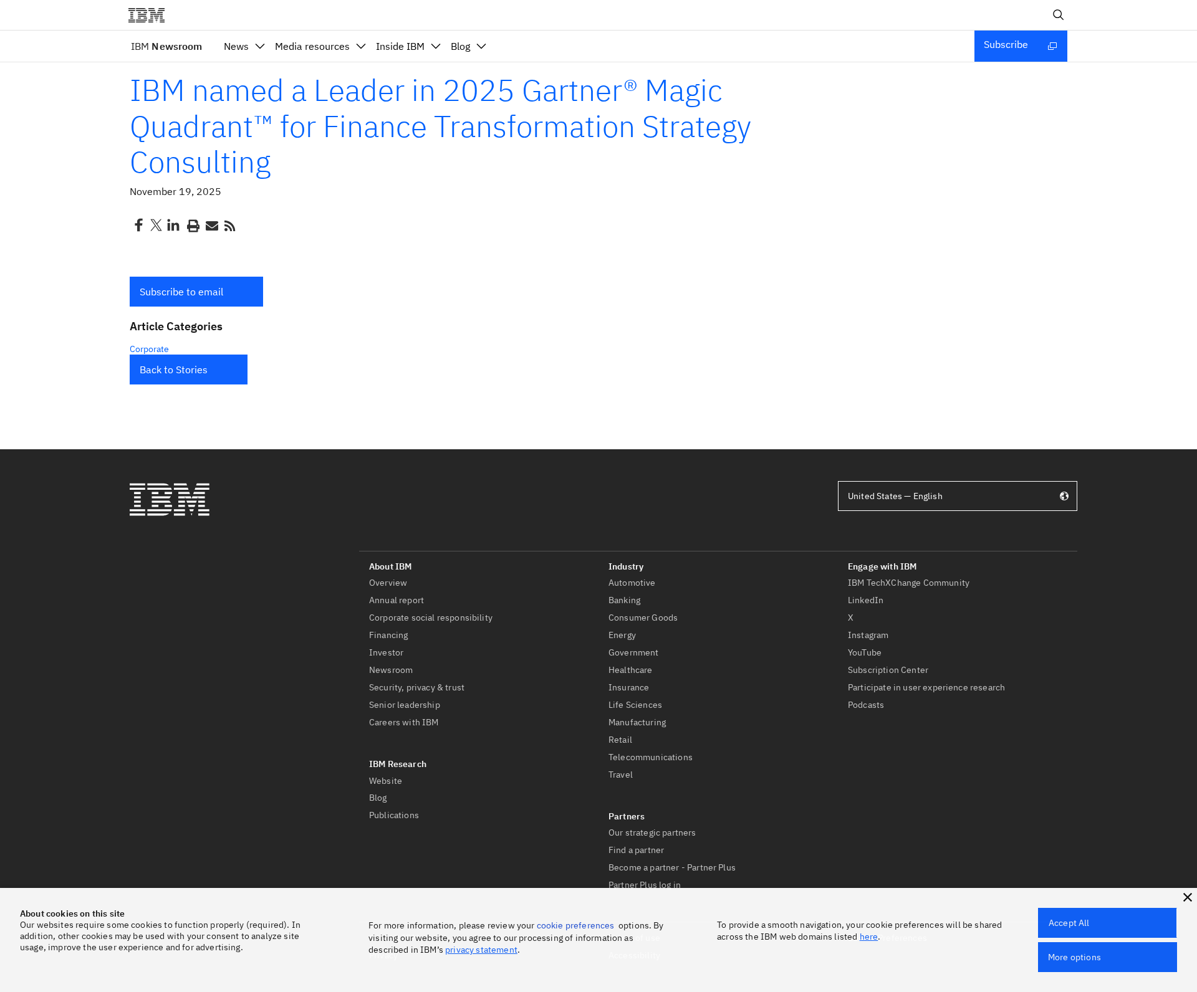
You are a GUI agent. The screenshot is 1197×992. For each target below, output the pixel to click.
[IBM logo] (151, 15)
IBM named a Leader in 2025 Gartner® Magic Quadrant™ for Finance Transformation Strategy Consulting (440, 125)
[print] (192, 225)
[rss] (229, 225)
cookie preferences (576, 925)
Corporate (149, 349)
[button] (196, 292)
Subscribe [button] (1006, 44)
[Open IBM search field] (1059, 15)
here (869, 936)
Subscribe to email (181, 291)
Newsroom (166, 46)
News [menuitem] (236, 46)
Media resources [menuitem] (312, 46)
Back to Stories (174, 369)
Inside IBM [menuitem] (400, 46)
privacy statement (481, 949)
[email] (210, 225)
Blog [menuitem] (460, 46)
